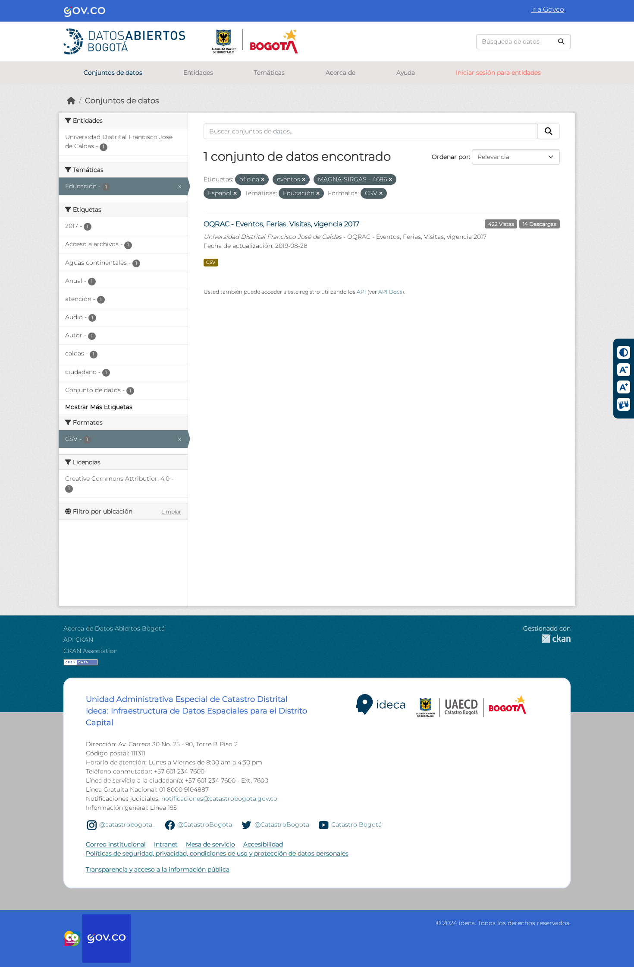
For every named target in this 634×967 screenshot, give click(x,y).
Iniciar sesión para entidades (498, 72)
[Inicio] (71, 100)
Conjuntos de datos (113, 72)
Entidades (198, 72)
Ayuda (405, 72)
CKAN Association (90, 651)
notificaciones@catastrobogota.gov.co (219, 798)
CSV (210, 262)
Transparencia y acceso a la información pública (157, 869)
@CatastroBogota (204, 824)
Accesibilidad (263, 844)
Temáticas (269, 72)
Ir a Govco (547, 9)
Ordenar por (450, 157)
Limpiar (171, 511)
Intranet (166, 844)
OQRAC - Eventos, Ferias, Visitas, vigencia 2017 (281, 224)
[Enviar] (561, 41)
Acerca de (340, 72)
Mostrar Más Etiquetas (98, 407)
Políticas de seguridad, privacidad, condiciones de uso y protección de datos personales (217, 853)
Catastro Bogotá (356, 824)
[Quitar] (262, 180)
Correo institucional (116, 844)
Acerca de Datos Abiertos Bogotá (114, 628)
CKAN (547, 638)
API (361, 292)
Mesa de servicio (210, 844)
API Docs (390, 292)
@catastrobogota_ (127, 824)
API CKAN (78, 640)
